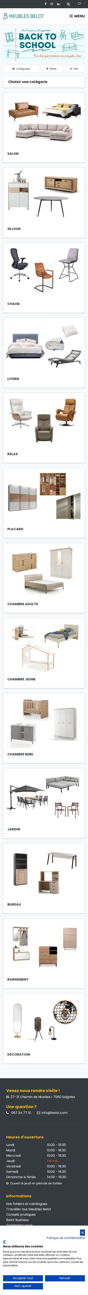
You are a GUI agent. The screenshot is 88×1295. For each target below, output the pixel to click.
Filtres (52, 68)
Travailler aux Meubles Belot (28, 1209)
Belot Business (17, 1220)
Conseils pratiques (21, 1214)
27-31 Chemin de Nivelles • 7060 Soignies (42, 1097)
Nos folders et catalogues (26, 1203)
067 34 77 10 (20, 1113)
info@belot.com (55, 1113)
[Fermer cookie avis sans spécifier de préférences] (82, 1232)
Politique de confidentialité (66, 1238)
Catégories (23, 68)
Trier (75, 68)
